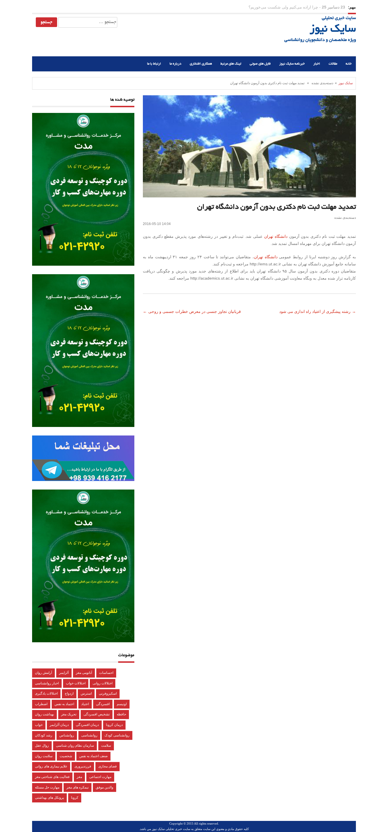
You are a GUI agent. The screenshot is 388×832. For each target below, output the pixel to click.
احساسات (106, 673)
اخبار (316, 64)
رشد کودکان (43, 735)
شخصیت (66, 756)
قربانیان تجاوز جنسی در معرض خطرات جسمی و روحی (195, 311)
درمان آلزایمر (59, 725)
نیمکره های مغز (77, 787)
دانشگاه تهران (276, 236)
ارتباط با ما (154, 64)
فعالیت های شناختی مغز (52, 777)
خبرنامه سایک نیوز (292, 64)
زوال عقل (42, 746)
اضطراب (41, 704)
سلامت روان (44, 756)
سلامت (106, 746)
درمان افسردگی (87, 725)
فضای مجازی (107, 766)
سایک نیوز (333, 30)
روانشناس (66, 735)
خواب (39, 725)
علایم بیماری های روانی (51, 766)
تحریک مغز (68, 714)
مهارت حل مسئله (47, 787)
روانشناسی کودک (117, 735)
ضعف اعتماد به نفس (93, 756)
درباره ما (175, 64)
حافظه (121, 714)
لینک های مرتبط (230, 64)
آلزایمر (64, 673)
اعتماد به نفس (64, 704)
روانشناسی (89, 735)
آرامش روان (43, 673)
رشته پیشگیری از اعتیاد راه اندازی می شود (314, 311)
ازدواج (69, 693)
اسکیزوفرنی (108, 693)
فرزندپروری (82, 766)
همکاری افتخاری (201, 64)
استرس (86, 693)
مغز (79, 777)
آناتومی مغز (84, 673)
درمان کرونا (114, 725)
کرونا (74, 798)
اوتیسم (122, 704)
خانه (349, 64)
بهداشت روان (44, 714)
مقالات (333, 64)
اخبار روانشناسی (47, 683)
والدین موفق (104, 787)
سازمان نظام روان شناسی (75, 746)
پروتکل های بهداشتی (49, 798)
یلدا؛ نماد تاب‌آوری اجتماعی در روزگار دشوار (281, 7)
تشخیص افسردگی (97, 714)
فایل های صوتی (260, 64)
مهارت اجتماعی (100, 777)
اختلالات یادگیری (46, 693)
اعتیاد (85, 704)
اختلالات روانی (102, 683)
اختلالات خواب (75, 683)
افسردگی (103, 704)
